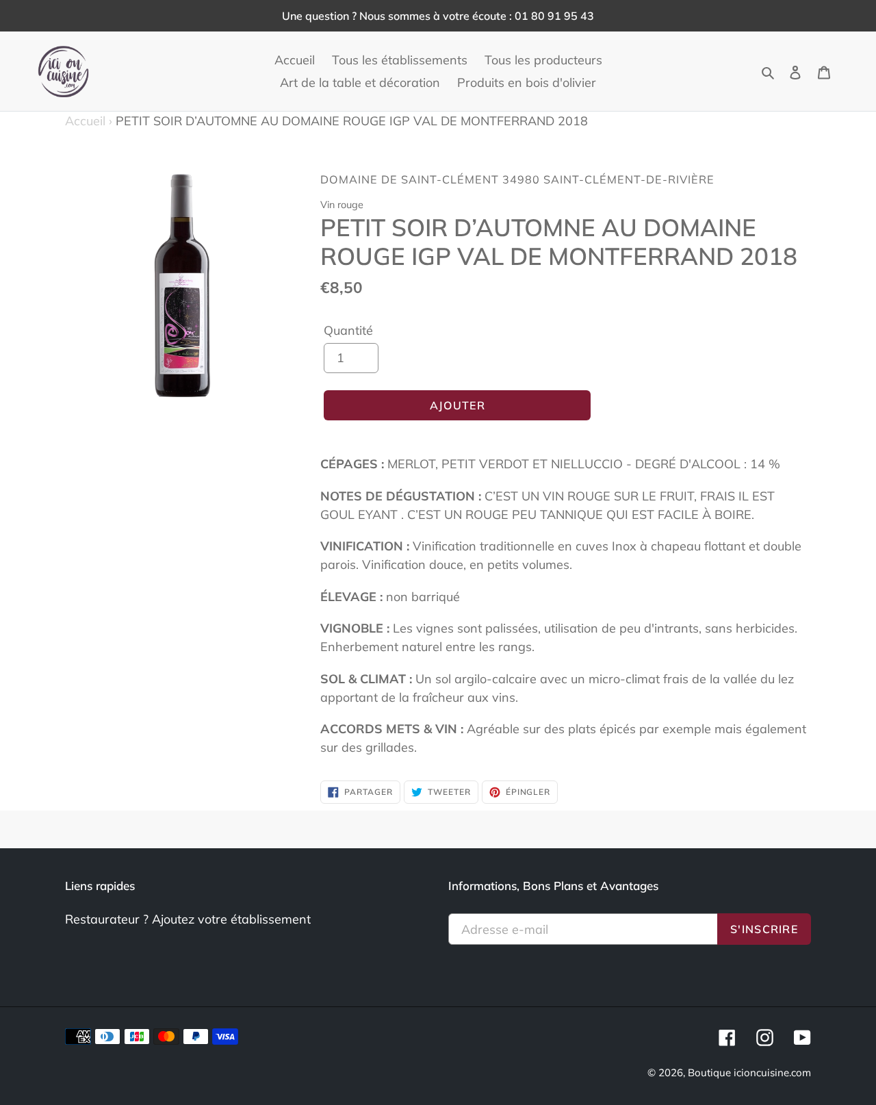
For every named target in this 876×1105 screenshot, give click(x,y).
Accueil (88, 121)
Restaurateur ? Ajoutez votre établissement (188, 919)
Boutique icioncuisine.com (749, 1072)
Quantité (348, 330)
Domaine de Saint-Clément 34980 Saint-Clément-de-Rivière (517, 179)
